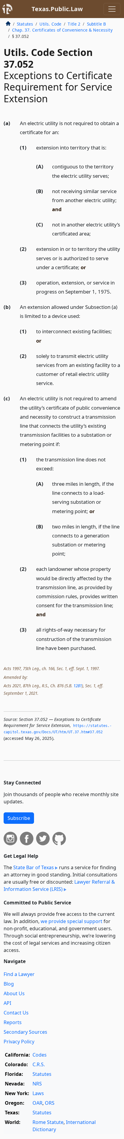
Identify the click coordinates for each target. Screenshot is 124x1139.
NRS (37, 1083)
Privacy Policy (19, 1041)
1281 (77, 685)
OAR (37, 1103)
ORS (49, 1103)
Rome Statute (48, 1122)
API (7, 1003)
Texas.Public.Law (57, 9)
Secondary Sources (25, 1032)
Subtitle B (96, 24)
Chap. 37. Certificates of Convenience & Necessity (62, 30)
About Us (14, 993)
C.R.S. (39, 1064)
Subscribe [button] (19, 818)
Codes (40, 1054)
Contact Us (16, 1012)
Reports (13, 1022)
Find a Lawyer (19, 974)
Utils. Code (50, 24)
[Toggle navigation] (112, 9)
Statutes (25, 24)
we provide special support (71, 921)
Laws (38, 1093)
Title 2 (74, 24)
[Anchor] (62, 131)
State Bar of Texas (33, 867)
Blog (9, 983)
